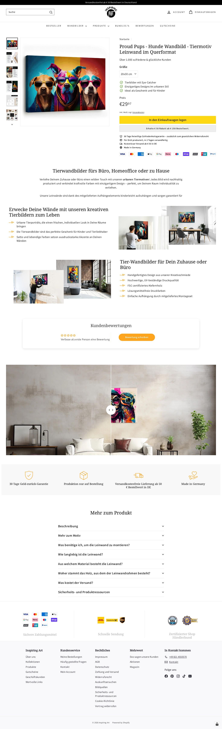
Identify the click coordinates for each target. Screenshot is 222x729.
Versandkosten (138, 112)
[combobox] (30, 12)
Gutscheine (168, 25)
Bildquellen (101, 687)
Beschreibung (68, 526)
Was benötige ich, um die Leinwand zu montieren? (94, 545)
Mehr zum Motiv (69, 535)
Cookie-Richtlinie (104, 701)
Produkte (100, 25)
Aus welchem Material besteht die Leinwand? (90, 564)
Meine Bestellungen (71, 656)
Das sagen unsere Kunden (144, 656)
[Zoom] (65, 82)
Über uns (31, 656)
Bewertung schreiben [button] (136, 337)
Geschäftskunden (35, 677)
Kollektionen (33, 661)
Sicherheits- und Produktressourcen (84, 592)
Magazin (134, 667)
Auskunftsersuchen (105, 682)
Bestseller (53, 25)
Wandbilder (76, 25)
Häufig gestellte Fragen (73, 661)
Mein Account (67, 672)
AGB (97, 661)
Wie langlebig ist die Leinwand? (80, 554)
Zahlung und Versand (107, 672)
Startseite (124, 39)
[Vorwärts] (12, 123)
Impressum (101, 656)
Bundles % (122, 25)
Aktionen (135, 661)
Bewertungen (145, 25)
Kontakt (64, 667)
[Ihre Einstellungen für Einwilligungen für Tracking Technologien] (217, 724)
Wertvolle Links (34, 682)
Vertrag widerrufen (105, 706)
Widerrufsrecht (103, 677)
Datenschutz (102, 667)
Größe (123, 67)
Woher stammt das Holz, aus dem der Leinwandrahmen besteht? (104, 573)
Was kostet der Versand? (75, 583)
